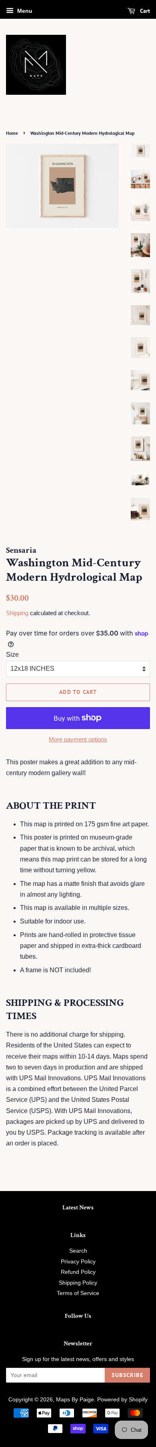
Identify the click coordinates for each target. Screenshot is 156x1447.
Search (78, 1251)
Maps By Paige (75, 1400)
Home (12, 133)
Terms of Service (78, 1293)
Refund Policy (78, 1272)
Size (12, 654)
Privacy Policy (78, 1262)
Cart (144, 10)
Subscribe (127, 1375)
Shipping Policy (78, 1283)
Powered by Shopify (122, 1400)
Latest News (78, 1207)
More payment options (78, 739)
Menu (24, 11)
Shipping (17, 613)
